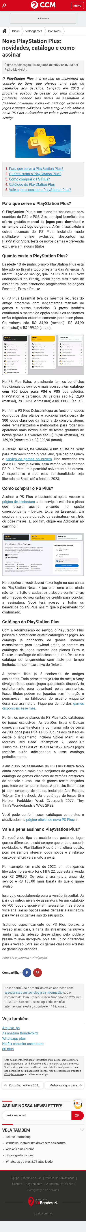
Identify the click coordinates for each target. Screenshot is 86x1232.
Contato (17, 1184)
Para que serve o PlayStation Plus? (36, 169)
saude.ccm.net (43, 1213)
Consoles (54, 31)
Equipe (14, 1178)
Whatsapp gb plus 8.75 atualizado (29, 1161)
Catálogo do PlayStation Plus (32, 184)
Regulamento (33, 1184)
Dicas (16, 31)
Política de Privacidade (59, 1178)
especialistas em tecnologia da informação (33, 992)
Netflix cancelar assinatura (23, 1044)
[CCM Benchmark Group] (43, 1202)
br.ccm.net (17, 1074)
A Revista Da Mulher (59, 1184)
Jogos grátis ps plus (20, 1155)
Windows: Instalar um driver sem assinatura (36, 1143)
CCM (7, 1074)
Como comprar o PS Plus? (29, 179)
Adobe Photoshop (18, 1137)
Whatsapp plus (14, 1038)
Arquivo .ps (11, 1028)
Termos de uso (31, 1178)
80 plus (8, 1049)
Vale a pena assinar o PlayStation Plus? (40, 190)
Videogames (33, 31)
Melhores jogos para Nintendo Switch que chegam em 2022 (63, 1086)
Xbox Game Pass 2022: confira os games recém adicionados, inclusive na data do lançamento (25, 1086)
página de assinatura (18, 502)
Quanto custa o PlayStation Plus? (35, 174)
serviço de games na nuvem (29, 459)
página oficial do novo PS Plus (50, 820)
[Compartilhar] (26, 972)
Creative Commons (67, 1063)
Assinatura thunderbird (20, 1033)
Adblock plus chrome (20, 1149)
